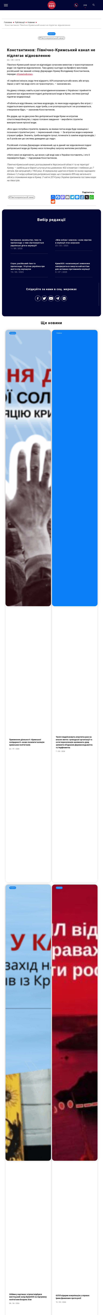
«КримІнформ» (24, 74)
